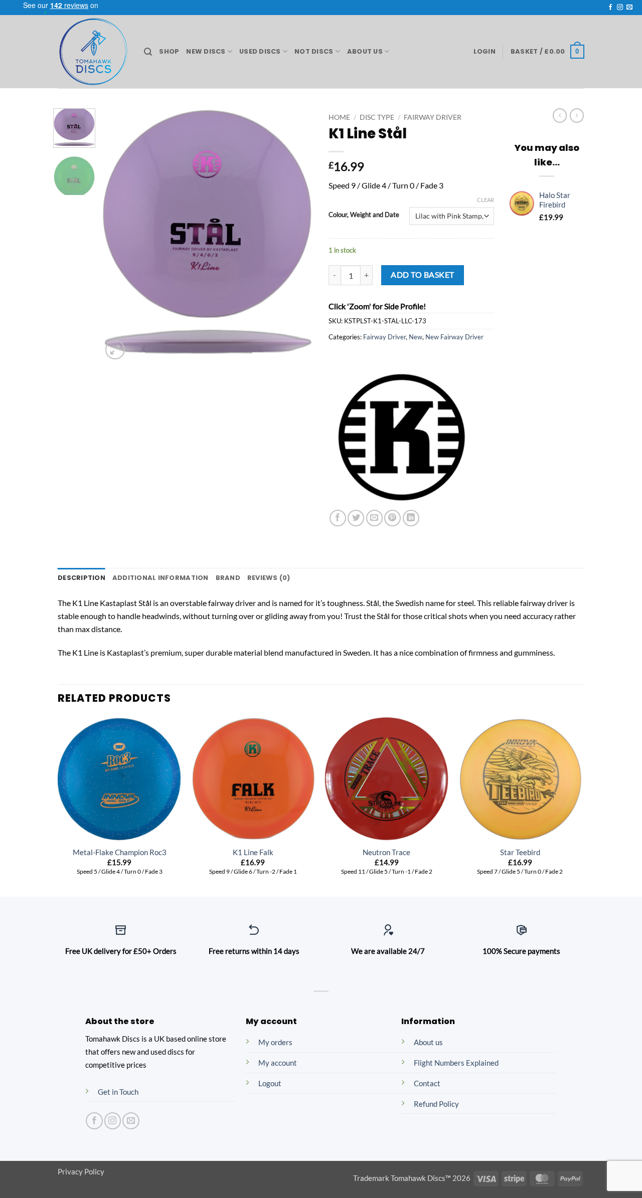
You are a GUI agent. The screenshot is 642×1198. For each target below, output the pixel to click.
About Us (365, 51)
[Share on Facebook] (338, 518)
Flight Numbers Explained (456, 1063)
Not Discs (313, 51)
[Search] (148, 52)
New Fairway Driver (454, 337)
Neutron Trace (386, 852)
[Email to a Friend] (374, 518)
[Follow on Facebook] (610, 7)
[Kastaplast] (404, 434)
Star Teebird (520, 852)
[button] (484, 52)
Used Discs (260, 51)
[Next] (297, 235)
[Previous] (119, 235)
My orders (275, 1042)
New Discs (205, 51)
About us (428, 1042)
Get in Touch (118, 1092)
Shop (169, 51)
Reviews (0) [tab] (268, 577)
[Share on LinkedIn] (411, 518)
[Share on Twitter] (356, 518)
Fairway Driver (432, 117)
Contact (427, 1083)
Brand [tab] (228, 577)
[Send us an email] (629, 7)
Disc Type (377, 117)
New (415, 337)
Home (339, 117)
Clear (485, 199)
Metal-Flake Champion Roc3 (120, 852)
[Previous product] (577, 115)
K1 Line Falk (253, 852)
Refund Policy (436, 1104)
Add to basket (422, 274)
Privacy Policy (81, 1171)
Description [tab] (81, 577)
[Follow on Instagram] (620, 7)
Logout (269, 1083)
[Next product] (560, 115)
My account (277, 1063)
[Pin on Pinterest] (392, 518)
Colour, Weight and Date (364, 215)
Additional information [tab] (160, 577)
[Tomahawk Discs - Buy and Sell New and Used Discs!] (93, 52)
